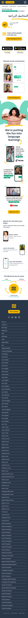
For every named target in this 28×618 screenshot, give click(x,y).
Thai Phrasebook (6, 599)
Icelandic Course (6, 465)
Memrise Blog (5, 342)
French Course (5, 450)
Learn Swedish (5, 421)
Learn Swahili (5, 418)
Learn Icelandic (5, 386)
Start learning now (14, 97)
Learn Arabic (5, 6)
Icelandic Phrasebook (7, 552)
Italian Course (5, 471)
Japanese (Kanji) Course (7, 474)
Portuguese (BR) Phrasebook (9, 579)
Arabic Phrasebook (22, 6)
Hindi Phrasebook (6, 550)
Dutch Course (5, 444)
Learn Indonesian (6, 389)
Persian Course (5, 485)
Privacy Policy (14, 613)
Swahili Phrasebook (6, 593)
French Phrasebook (6, 538)
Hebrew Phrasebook (7, 547)
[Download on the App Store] (7, 48)
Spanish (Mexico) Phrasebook (9, 588)
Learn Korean (5, 398)
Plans (3, 333)
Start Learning (10, 2)
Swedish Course (5, 509)
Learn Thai (4, 424)
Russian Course (5, 497)
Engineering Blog (6, 348)
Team (3, 339)
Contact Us (4, 324)
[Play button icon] (8, 68)
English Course (5, 447)
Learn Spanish (5, 415)
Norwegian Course (6, 482)
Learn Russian (5, 412)
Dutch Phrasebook (6, 532)
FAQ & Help (4, 327)
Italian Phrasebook (6, 558)
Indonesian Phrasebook (7, 555)
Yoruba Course (5, 520)
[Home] (4, 34)
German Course (5, 453)
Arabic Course (12, 6)
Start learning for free (14, 38)
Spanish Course (5, 503)
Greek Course (5, 456)
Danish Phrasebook (6, 529)
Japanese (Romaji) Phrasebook (9, 564)
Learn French (5, 371)
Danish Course (5, 441)
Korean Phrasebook (6, 567)
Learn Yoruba (5, 433)
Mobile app (4, 330)
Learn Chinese (5, 360)
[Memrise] (2, 2)
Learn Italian (5, 392)
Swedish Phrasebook (7, 596)
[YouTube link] (16, 317)
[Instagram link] (19, 317)
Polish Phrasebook (6, 576)
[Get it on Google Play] (20, 48)
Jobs (3, 345)
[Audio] (5, 25)
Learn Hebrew (5, 380)
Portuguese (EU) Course (7, 494)
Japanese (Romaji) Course (8, 476)
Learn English (5, 368)
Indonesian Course (6, 468)
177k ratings (7, 52)
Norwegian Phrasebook (7, 570)
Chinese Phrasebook (7, 526)
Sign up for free (14, 212)
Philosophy (4, 336)
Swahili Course (5, 506)
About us (4, 322)
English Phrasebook (6, 535)
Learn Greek (5, 377)
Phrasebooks (5, 354)
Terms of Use (6, 613)
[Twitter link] (12, 317)
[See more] (25, 2)
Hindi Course (5, 462)
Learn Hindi (4, 383)
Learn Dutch (5, 365)
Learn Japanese (5, 395)
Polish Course (5, 488)
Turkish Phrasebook (7, 602)
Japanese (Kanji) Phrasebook (9, 561)
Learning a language (7, 351)
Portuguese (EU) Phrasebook (9, 582)
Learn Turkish (5, 427)
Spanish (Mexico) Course (8, 500)
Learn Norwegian (6, 400)
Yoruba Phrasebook (6, 608)
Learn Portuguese (6, 409)
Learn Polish (5, 406)
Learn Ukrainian (6, 430)
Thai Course (5, 512)
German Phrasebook (7, 541)
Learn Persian (5, 403)
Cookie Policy (22, 613)
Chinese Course (5, 438)
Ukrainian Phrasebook (7, 605)
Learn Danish (5, 362)
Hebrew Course (5, 459)
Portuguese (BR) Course (7, 491)
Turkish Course (5, 514)
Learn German (5, 374)
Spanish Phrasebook (7, 590)
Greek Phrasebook (6, 544)
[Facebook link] (9, 317)
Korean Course (5, 479)
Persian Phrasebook (7, 573)
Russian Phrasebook (7, 585)
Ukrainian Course (6, 517)
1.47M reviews (20, 52)
